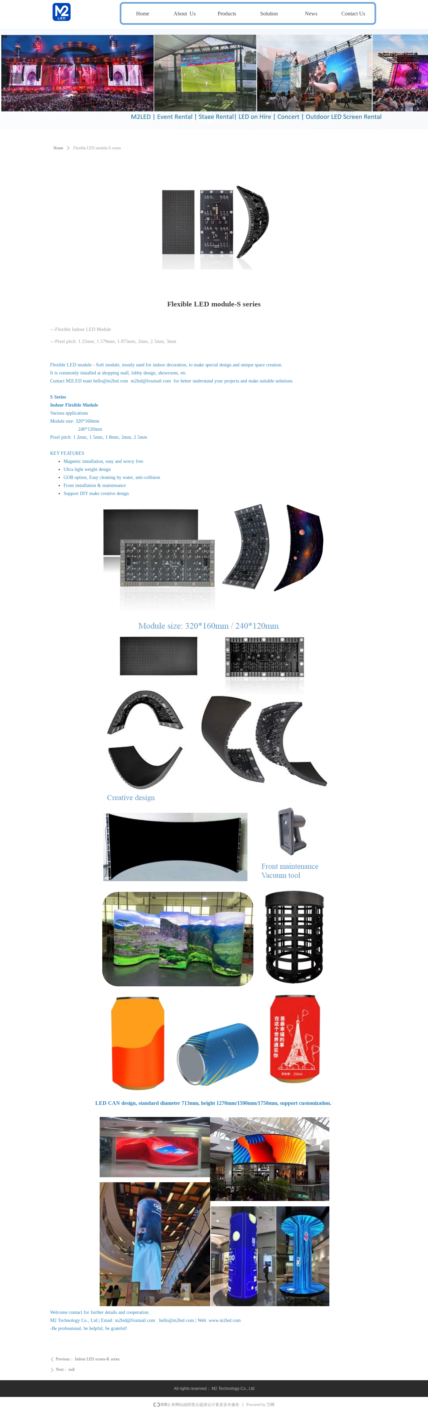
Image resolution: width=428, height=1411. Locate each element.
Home (58, 148)
